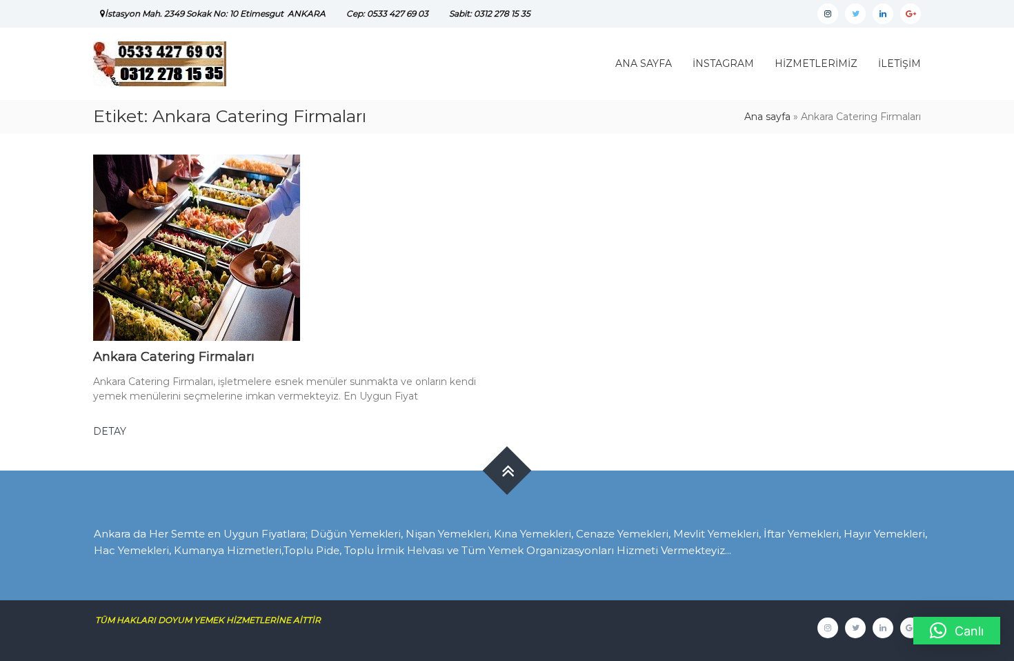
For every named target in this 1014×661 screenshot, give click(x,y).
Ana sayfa (767, 116)
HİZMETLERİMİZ (816, 63)
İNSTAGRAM (723, 63)
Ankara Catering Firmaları (174, 356)
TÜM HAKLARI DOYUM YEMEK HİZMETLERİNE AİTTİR (213, 620)
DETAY (109, 431)
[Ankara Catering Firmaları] (196, 247)
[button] (956, 630)
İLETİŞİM (899, 63)
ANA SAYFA (643, 63)
